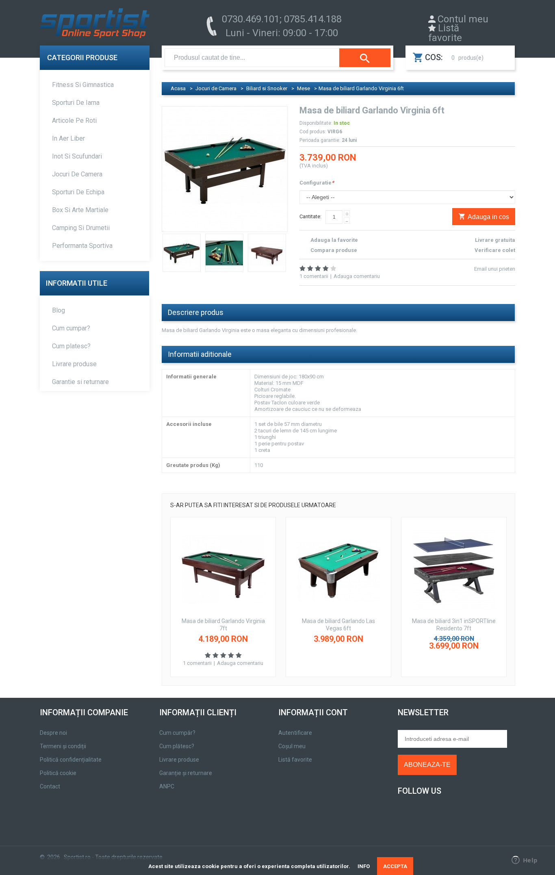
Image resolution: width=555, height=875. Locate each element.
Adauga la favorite (334, 240)
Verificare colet (495, 250)
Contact (50, 786)
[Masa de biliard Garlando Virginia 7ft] (223, 570)
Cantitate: (310, 216)
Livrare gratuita (495, 240)
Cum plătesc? (176, 746)
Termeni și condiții (63, 746)
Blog (58, 310)
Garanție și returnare (185, 773)
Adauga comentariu (357, 276)
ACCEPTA (395, 866)
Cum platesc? (71, 346)
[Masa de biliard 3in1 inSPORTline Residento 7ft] (454, 570)
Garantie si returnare (80, 382)
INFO (364, 866)
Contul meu (463, 19)
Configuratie (316, 183)
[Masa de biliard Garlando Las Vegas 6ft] (338, 570)
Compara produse (333, 250)
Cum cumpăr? (177, 733)
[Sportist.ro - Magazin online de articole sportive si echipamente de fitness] (95, 25)
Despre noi (53, 733)
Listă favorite (445, 33)
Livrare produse (74, 364)
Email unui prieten (494, 269)
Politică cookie (58, 773)
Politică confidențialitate (71, 759)
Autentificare (295, 733)
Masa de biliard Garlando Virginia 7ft (223, 625)
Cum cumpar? (71, 328)
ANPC (166, 786)
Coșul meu (292, 746)
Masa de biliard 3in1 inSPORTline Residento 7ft (454, 625)
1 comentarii (313, 276)
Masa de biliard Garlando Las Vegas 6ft (338, 625)
